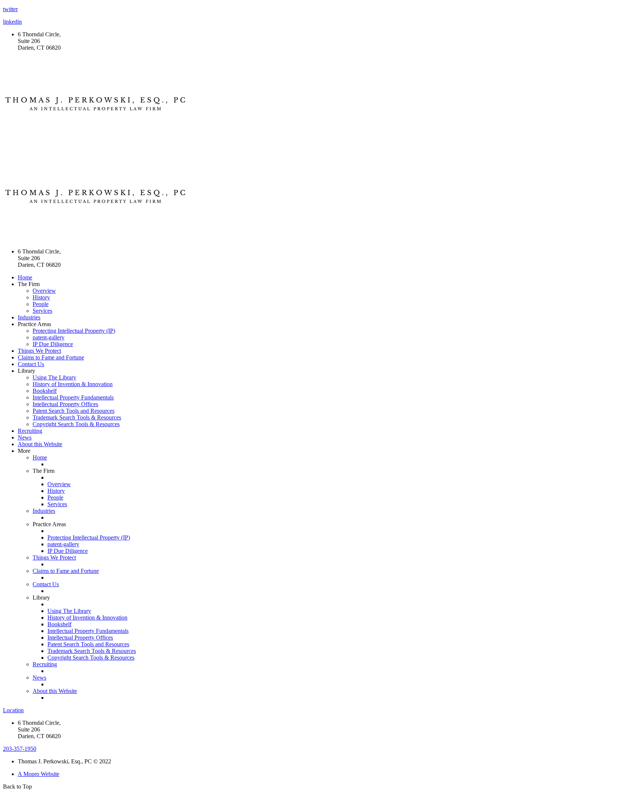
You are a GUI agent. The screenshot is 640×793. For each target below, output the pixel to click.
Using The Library (54, 377)
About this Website (40, 444)
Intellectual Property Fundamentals (73, 397)
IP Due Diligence (53, 344)
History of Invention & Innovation (73, 384)
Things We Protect (39, 351)
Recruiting (30, 431)
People (41, 304)
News (24, 437)
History (41, 297)
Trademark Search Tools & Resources (77, 417)
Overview (44, 291)
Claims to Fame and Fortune (51, 357)
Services (42, 311)
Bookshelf (45, 391)
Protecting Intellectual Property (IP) (74, 331)
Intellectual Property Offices (65, 404)
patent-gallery (48, 337)
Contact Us (31, 364)
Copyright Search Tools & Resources (76, 424)
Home (25, 277)
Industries (29, 317)
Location (13, 710)
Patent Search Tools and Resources (73, 411)
